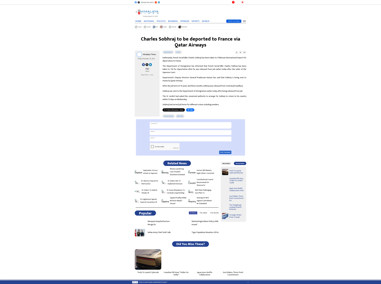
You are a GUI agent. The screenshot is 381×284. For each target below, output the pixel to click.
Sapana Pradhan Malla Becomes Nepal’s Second (178, 200)
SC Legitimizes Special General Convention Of (148, 201)
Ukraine (184, 27)
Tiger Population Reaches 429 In (205, 232)
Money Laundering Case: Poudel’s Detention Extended (177, 172)
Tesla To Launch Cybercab (148, 272)
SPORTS (195, 21)
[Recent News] (236, 2)
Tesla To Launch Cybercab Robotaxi (236, 171)
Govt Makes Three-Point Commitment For (236, 198)
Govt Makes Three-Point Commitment (233, 273)
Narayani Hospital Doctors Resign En (159, 223)
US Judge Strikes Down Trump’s (235, 216)
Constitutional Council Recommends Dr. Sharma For (205, 182)
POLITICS (161, 21)
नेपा (233, 2)
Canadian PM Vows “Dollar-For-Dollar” (176, 273)
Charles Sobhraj (168, 116)
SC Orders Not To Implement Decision (175, 182)
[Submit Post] (239, 2)
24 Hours (193, 213)
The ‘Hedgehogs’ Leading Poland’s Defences (235, 207)
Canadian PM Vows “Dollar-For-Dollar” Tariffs (236, 180)
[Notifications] (242, 2)
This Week (203, 213)
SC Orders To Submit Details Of (149, 192)
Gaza (140, 27)
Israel (149, 27)
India (165, 27)
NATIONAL (149, 21)
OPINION (184, 21)
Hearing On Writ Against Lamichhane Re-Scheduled (204, 200)
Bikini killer (180, 116)
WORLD (205, 21)
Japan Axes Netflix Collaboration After (236, 189)
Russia (174, 27)
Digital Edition (168, 52)
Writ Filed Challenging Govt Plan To (203, 192)
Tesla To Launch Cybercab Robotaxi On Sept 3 (153, 282)
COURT (178, 52)
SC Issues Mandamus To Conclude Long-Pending (176, 192)
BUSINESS (173, 21)
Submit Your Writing (234, 21)
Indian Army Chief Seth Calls (159, 232)
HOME (138, 21)
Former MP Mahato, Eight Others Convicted (205, 172)
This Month (214, 213)
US (157, 27)
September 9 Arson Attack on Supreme (150, 172)
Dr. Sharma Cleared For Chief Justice (149, 182)
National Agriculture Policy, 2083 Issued (205, 223)
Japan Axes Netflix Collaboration (204, 273)
